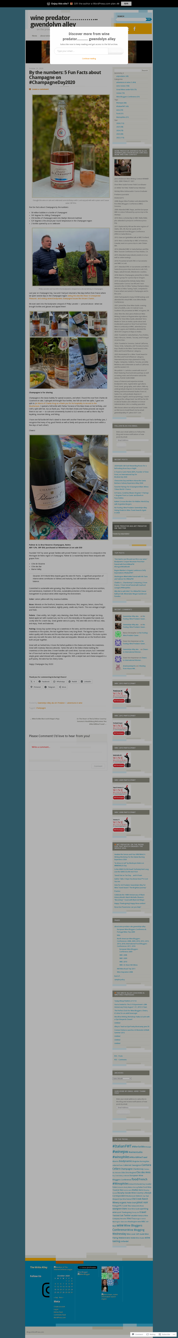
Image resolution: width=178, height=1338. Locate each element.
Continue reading (89, 59)
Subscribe (116, 51)
